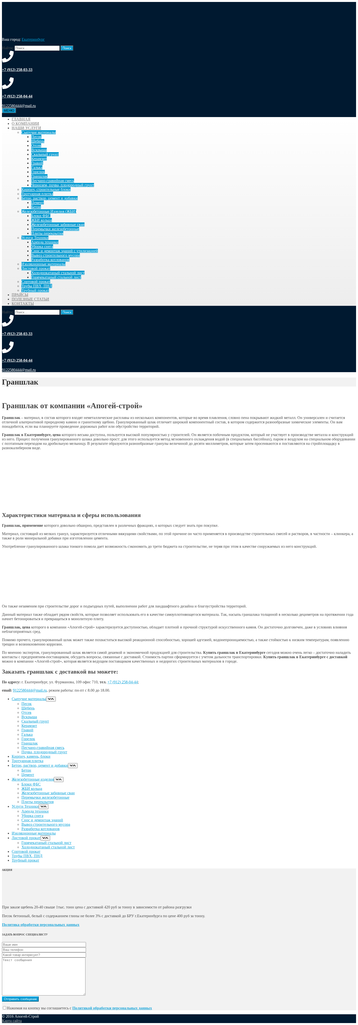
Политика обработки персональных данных (40, 925)
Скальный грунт (45, 154)
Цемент (37, 202)
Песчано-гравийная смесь (52, 181)
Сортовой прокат (35, 281)
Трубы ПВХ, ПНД (36, 286)
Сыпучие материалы (38, 132)
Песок (36, 137)
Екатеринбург (33, 39)
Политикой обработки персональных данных (112, 1008)
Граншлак (39, 176)
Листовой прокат (35, 268)
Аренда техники (44, 242)
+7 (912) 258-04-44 (122, 682)
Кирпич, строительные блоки (46, 189)
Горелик (38, 172)
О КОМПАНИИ (25, 123)
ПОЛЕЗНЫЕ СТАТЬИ (30, 299)
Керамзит (39, 159)
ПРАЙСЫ (20, 295)
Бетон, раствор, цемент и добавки (49, 198)
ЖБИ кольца (41, 220)
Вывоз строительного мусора (55, 255)
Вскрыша (39, 150)
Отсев (36, 145)
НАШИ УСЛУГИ (26, 128)
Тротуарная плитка (37, 194)
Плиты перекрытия (47, 233)
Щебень (37, 141)
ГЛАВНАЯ (21, 119)
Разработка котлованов (50, 260)
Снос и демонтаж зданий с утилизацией (64, 251)
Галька (36, 167)
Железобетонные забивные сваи (58, 224)
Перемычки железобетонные (55, 229)
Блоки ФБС (40, 216)
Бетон (36, 207)
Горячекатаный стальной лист (56, 277)
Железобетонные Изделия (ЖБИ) (48, 211)
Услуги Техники (34, 238)
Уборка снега (42, 246)
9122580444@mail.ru (30, 690)
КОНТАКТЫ (23, 303)
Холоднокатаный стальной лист (58, 273)
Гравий (37, 163)
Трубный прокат (35, 290)
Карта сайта (12, 1021)
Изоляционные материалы (43, 264)
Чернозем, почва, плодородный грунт (62, 185)
